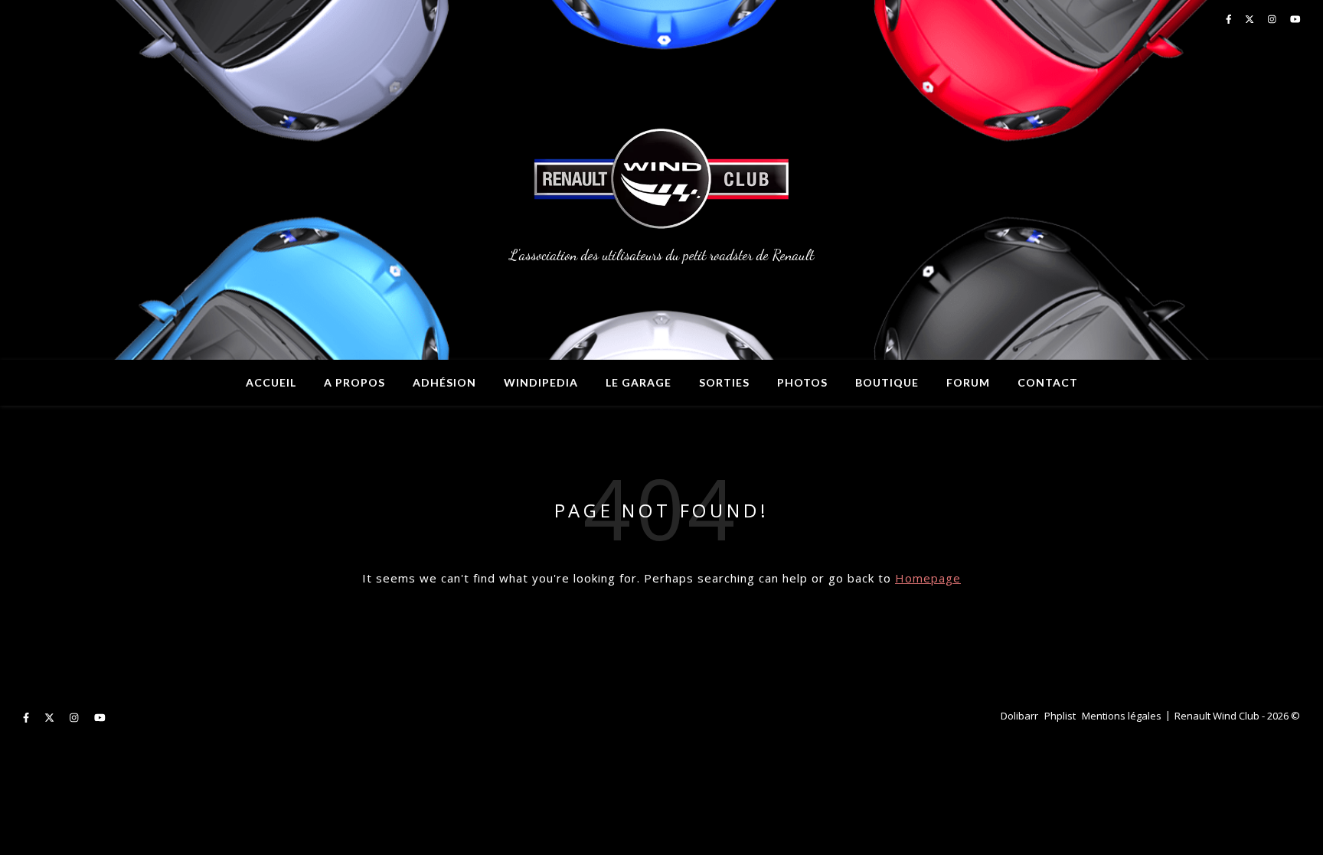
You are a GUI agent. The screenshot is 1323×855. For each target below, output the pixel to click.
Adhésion (444, 382)
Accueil (271, 382)
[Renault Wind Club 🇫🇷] (661, 180)
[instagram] (75, 717)
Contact (1048, 382)
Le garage (638, 382)
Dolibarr (1019, 716)
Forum (968, 382)
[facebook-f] (27, 717)
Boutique (887, 382)
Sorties (724, 382)
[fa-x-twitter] (50, 717)
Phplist (1060, 716)
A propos (354, 382)
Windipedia (541, 382)
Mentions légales (1121, 716)
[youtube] (100, 717)
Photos (802, 382)
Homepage (928, 578)
